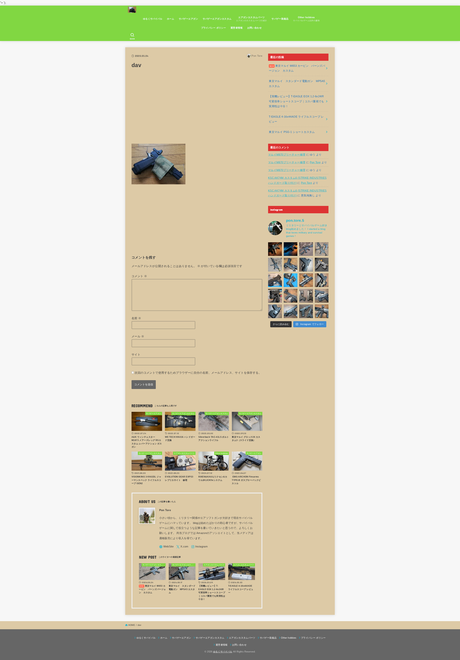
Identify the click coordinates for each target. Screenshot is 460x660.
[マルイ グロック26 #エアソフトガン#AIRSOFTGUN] (306, 296)
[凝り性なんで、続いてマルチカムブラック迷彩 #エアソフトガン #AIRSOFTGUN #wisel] (291, 265)
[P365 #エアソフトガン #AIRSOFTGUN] (275, 296)
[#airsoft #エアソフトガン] (291, 311)
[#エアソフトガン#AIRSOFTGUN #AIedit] (275, 249)
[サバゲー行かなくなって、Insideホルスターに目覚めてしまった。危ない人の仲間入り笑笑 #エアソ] (275, 311)
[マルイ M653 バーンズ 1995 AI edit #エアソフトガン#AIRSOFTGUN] (291, 249)
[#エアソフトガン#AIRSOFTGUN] (306, 249)
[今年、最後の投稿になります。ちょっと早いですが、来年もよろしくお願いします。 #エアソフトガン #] (322, 280)
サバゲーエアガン (188, 18)
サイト (136, 354)
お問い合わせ (254, 27)
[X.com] (182, 547)
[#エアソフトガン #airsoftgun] (322, 311)
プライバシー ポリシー (213, 27)
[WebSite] (166, 547)
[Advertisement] (197, 108)
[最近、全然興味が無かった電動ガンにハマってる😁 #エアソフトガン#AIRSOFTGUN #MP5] (275, 265)
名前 (136, 318)
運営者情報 (237, 27)
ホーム (170, 18)
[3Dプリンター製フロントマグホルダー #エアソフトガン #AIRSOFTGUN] (291, 296)
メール (138, 336)
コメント (139, 276)
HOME (131, 625)
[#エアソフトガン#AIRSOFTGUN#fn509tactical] (275, 280)
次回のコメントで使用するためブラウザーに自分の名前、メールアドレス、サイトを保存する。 (198, 372)
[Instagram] (199, 547)
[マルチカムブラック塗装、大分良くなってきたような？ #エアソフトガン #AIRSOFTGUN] (306, 265)
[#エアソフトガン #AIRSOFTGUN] (322, 265)
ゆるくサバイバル (152, 18)
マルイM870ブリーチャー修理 (286, 154)
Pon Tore (315, 162)
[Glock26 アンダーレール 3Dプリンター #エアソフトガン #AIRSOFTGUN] (306, 311)
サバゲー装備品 (280, 18)
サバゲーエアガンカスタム (217, 18)
